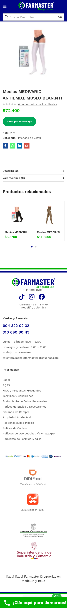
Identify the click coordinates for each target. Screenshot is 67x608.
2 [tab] (35, 246)
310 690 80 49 (16, 332)
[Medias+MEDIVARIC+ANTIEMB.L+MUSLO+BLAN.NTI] (19, 146)
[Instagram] (32, 297)
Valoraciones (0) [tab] (14, 178)
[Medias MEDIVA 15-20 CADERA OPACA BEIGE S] (50, 215)
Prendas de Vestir (29, 138)
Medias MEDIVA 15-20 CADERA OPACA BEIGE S (50, 232)
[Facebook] (42, 297)
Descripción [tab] (11, 170)
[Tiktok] (22, 297)
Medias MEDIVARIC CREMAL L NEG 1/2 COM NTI (17, 232)
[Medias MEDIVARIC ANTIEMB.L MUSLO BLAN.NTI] (5, 146)
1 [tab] (32, 246)
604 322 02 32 (16, 325)
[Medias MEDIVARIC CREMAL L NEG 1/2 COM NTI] (17, 215)
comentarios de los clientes (37, 104)
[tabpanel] (17, 222)
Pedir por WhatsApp (19, 121)
